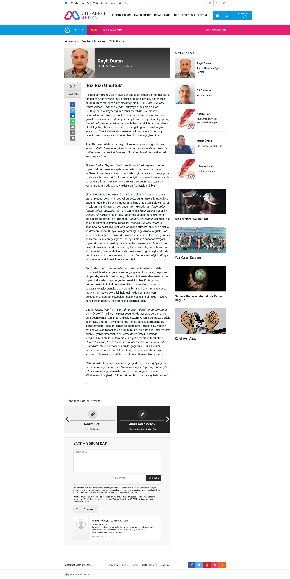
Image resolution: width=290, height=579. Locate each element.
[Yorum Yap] (72, 138)
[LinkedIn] (72, 115)
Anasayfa (113, 565)
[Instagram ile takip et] (214, 565)
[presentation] (75, 30)
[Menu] (217, 15)
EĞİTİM (202, 15)
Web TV (85, 3)
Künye (125, 565)
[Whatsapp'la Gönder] (72, 121)
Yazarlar (74, 3)
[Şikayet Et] (157, 536)
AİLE (176, 15)
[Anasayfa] (66, 3)
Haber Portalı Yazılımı (79, 574)
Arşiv (112, 3)
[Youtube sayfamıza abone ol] (207, 565)
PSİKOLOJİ (188, 15)
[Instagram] (209, 3)
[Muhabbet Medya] (85, 15)
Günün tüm (215, 30)
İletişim (134, 565)
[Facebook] (216, 3)
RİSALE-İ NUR (162, 15)
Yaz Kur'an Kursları (112, 30)
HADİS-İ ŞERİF (142, 15)
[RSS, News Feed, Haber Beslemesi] (222, 565)
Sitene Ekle (123, 3)
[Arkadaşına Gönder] (72, 127)
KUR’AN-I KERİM (121, 15)
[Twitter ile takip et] (199, 565)
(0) (105, 537)
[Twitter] (224, 3)
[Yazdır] (72, 132)
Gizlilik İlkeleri (148, 565)
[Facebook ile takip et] (191, 565)
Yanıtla (97, 537)
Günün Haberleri (100, 3)
